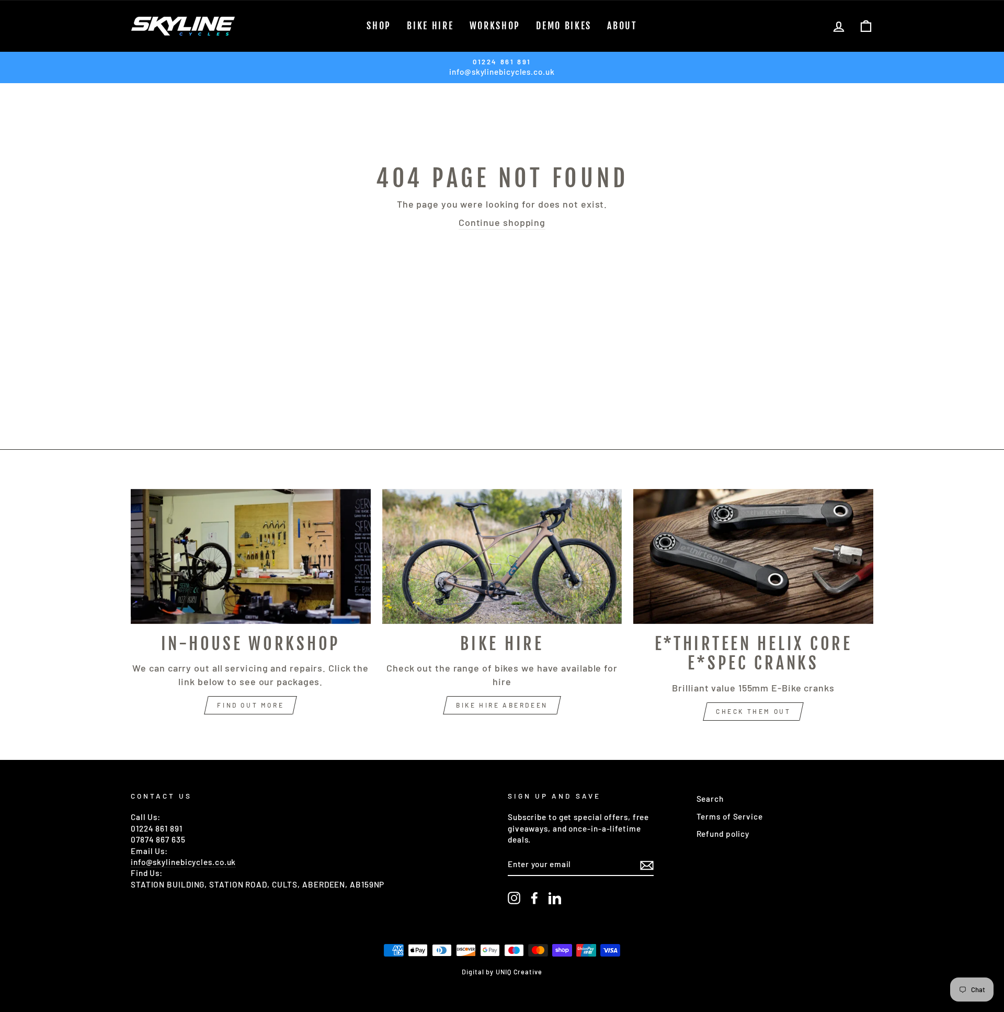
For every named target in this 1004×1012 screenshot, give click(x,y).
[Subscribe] (647, 864)
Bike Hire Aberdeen (502, 705)
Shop (379, 25)
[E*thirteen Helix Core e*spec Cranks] (753, 556)
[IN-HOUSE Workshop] (251, 556)
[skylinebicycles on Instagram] (514, 898)
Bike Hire (430, 25)
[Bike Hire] (502, 556)
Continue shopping (502, 222)
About (622, 25)
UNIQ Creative (519, 972)
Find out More (250, 705)
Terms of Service (730, 816)
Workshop (495, 25)
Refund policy (723, 833)
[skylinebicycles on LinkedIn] (555, 898)
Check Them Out (753, 711)
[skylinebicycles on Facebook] (534, 898)
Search (710, 798)
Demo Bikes (563, 25)
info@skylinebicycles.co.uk (183, 862)
